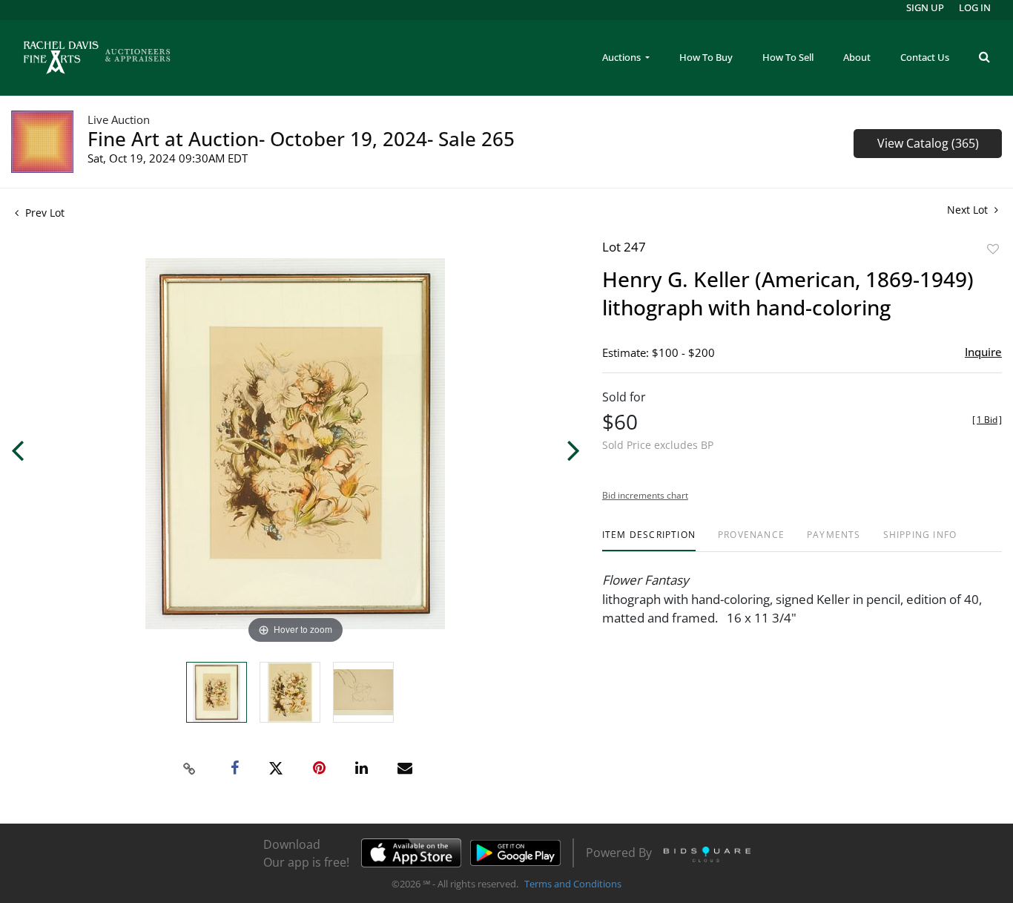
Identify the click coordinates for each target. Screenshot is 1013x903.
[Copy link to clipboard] (190, 769)
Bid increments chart (645, 495)
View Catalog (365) (928, 143)
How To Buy (706, 57)
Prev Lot (43, 213)
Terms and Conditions (572, 883)
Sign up (925, 7)
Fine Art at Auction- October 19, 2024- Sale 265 (301, 138)
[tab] (649, 540)
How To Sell (788, 57)
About (857, 57)
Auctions (622, 57)
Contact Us (924, 57)
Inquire (983, 351)
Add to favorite (993, 248)
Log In (975, 7)
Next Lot (969, 209)
